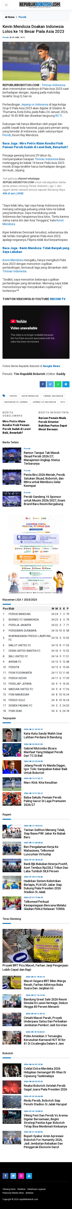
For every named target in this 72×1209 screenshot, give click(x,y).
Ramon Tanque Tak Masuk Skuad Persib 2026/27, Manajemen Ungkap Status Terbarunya (42, 458)
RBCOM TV (57, 299)
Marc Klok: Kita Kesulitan (40, 782)
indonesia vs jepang (16, 402)
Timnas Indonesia (53, 85)
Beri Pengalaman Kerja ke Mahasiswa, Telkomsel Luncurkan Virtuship (41, 850)
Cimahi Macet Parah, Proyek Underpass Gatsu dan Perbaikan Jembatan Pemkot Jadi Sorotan (45, 1021)
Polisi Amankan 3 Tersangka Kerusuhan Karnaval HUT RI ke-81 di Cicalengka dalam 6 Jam (45, 1039)
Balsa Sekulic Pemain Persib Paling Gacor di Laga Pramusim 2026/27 (45, 801)
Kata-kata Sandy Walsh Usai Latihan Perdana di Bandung (43, 735)
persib (13, 396)
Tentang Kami (9, 1189)
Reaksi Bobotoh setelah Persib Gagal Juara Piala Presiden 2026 (45, 1087)
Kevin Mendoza (13, 260)
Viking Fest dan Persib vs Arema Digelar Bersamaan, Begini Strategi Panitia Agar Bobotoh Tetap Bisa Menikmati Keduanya (46, 1121)
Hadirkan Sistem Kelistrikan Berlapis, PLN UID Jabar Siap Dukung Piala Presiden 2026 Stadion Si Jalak (43, 886)
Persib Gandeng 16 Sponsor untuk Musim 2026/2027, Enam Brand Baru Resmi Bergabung (44, 500)
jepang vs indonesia (44, 402)
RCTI (58, 115)
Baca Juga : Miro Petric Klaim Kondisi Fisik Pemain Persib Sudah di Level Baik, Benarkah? (35, 145)
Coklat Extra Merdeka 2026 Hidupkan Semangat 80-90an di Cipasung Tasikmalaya (45, 1072)
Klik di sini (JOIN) (13, 193)
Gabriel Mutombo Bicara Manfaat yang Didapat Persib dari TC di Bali (43, 752)
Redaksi (21, 1189)
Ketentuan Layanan (36, 1189)
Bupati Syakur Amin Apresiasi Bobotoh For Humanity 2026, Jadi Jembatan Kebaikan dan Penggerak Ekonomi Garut (43, 1141)
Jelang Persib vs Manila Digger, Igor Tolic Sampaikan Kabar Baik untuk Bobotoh (45, 769)
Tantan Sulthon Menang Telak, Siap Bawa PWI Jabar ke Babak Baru (44, 833)
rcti (63, 402)
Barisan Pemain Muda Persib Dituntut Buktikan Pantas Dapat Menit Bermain (54, 421)
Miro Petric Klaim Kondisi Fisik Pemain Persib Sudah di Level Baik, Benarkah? (17, 422)
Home (11, 17)
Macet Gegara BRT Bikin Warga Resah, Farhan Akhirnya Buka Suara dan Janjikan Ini (45, 984)
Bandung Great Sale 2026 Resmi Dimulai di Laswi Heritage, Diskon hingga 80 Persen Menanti (46, 1003)
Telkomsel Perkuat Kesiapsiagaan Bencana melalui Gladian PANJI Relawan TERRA (45, 905)
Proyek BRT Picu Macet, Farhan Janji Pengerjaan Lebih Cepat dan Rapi (35, 967)
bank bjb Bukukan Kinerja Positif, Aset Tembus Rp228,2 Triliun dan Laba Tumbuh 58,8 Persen (46, 867)
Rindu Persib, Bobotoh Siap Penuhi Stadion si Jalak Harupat (45, 1102)
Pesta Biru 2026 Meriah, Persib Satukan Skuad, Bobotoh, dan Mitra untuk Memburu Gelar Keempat (44, 480)
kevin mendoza (30, 396)
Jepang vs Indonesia (34, 104)
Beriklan (29, 1193)
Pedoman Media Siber (13, 1193)
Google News (51, 366)
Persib (6, 37)
